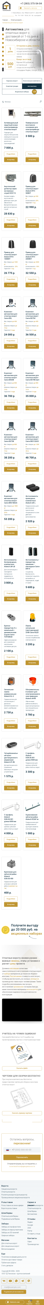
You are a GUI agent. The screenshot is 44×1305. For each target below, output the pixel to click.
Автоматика (32, 1214)
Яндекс (30, 1222)
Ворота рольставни (9, 1208)
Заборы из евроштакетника (12, 1230)
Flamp (29, 1231)
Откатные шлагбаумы (9, 1216)
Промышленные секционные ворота (15, 1197)
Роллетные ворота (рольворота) (14, 1195)
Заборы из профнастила (11, 1227)
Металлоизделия (8, 1249)
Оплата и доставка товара (11, 1260)
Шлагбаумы (32, 1211)
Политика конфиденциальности (13, 1257)
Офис (29, 1241)
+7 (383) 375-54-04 (31, 3)
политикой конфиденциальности (22, 1166)
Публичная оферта (8, 1263)
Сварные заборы (7, 1235)
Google (30, 1225)
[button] (30, 8)
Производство (33, 1244)
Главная (5, 20)
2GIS (29, 1228)
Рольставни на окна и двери (12, 1205)
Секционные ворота (9, 1189)
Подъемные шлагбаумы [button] (10, 1219)
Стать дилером (7, 1265)
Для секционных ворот (10, 1246)
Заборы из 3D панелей (10, 1232)
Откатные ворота (16, 20)
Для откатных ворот (9, 1243)
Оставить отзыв (33, 1234)
